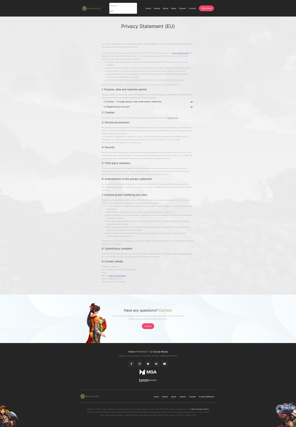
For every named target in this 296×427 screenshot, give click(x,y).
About (165, 8)
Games (157, 8)
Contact (192, 8)
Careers (182, 8)
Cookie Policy (172, 118)
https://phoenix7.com (180, 53)
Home (148, 8)
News (173, 8)
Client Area (206, 8)
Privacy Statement (206, 397)
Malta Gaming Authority (200, 409)
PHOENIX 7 (142, 351)
